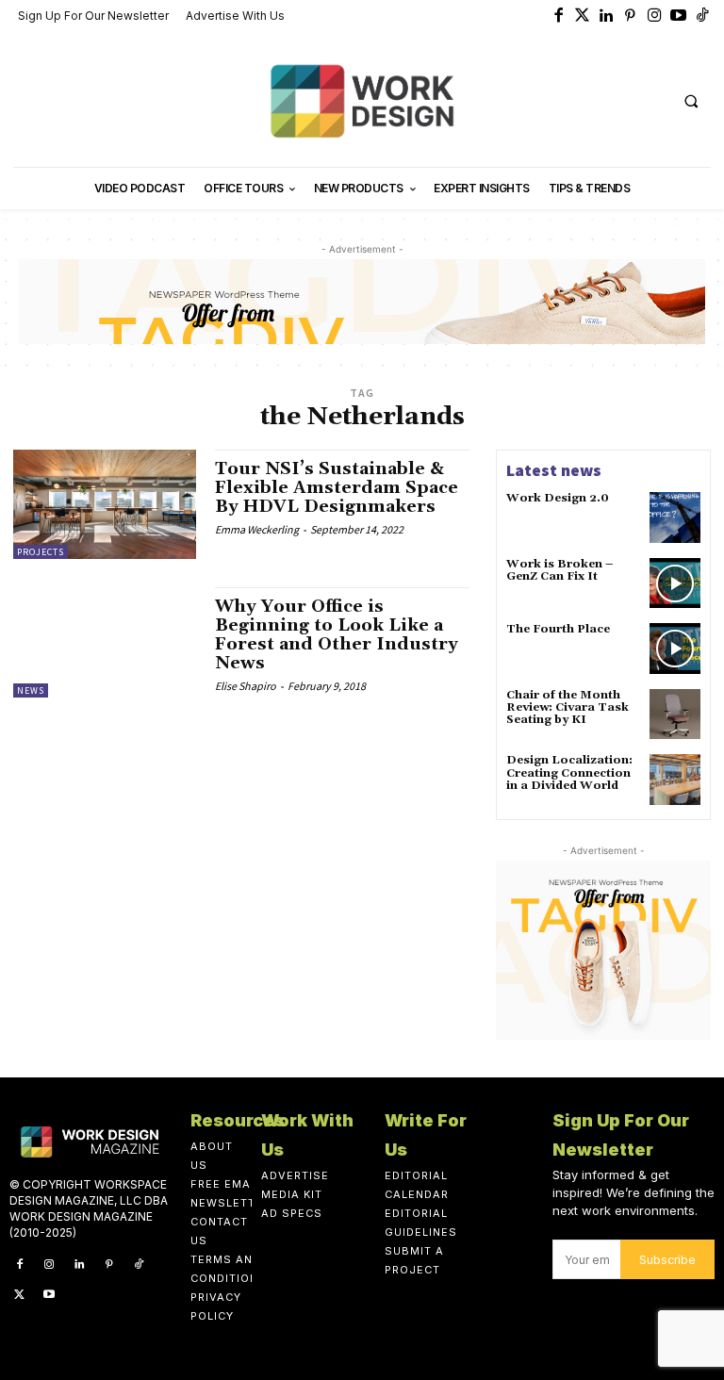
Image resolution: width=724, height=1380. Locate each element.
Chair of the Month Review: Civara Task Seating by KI (567, 707)
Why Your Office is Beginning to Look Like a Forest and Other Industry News (336, 634)
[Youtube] (678, 17)
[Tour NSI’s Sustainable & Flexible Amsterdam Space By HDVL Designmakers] (104, 504)
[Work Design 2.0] (675, 517)
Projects (40, 552)
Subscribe (667, 1260)
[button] (691, 100)
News (30, 690)
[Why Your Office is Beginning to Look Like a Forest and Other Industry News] (104, 642)
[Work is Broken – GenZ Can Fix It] (675, 583)
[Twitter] (582, 17)
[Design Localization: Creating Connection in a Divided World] (675, 779)
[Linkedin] (607, 17)
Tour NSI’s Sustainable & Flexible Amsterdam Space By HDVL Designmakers (336, 488)
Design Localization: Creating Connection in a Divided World (569, 772)
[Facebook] (559, 17)
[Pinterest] (630, 17)
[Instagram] (655, 17)
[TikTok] (138, 1265)
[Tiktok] (703, 17)
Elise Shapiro (245, 686)
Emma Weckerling (257, 529)
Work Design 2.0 (557, 498)
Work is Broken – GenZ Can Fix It (559, 570)
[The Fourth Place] (675, 648)
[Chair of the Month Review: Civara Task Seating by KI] (675, 714)
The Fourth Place (558, 629)
